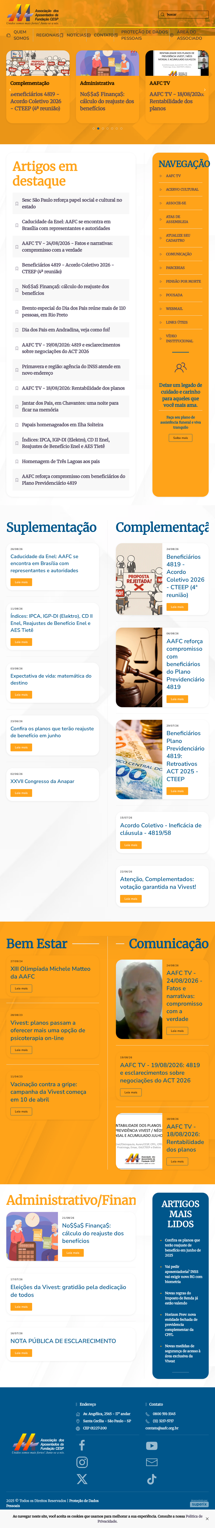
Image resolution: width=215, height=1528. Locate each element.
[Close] (207, 1518)
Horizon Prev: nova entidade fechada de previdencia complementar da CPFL (181, 1324)
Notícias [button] (76, 35)
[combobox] (183, 14)
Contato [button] (104, 35)
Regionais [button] (47, 35)
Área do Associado (189, 35)
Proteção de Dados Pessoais (144, 35)
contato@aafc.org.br (162, 1428)
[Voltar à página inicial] (32, 14)
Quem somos (21, 35)
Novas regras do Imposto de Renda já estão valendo (181, 1298)
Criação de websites (199, 1503)
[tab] (94, 128)
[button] (10, 90)
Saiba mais (180, 438)
